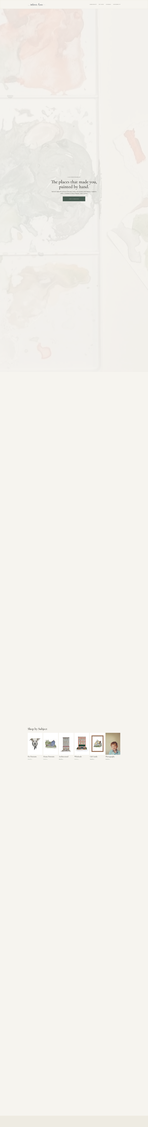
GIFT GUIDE (101, 4)
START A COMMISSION (74, 198)
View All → (92, 759)
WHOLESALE (108, 4)
